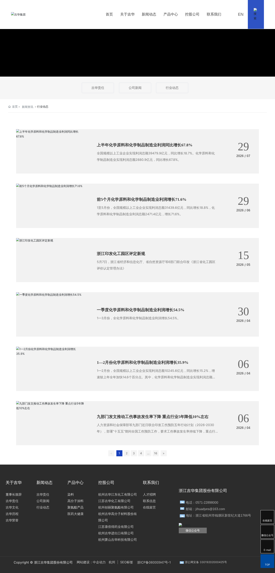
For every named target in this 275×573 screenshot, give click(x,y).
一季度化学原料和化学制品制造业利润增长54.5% (140, 310)
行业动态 (172, 87)
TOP (267, 564)
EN (240, 14)
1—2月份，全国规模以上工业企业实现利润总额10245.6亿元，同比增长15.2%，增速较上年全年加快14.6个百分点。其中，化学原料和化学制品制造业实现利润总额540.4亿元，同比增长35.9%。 (156, 377)
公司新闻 (135, 87)
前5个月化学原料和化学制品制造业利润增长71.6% (141, 199)
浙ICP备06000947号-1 (154, 562)
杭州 (112, 562)
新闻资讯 (27, 106)
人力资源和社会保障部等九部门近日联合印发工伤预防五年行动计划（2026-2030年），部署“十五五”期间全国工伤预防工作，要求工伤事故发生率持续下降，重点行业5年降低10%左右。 (156, 431)
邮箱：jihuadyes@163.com (205, 509)
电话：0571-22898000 (202, 502)
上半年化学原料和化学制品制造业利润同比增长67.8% (144, 145)
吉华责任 (97, 87)
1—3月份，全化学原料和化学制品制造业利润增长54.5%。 (138, 318)
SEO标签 (126, 562)
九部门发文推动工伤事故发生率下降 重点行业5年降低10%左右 (153, 416)
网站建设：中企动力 (91, 562)
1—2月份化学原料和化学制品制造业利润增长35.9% (142, 362)
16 (155, 453)
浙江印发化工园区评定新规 (121, 253)
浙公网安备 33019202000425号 (206, 562)
